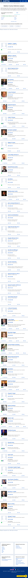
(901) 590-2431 (10, 132)
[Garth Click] (4, 457)
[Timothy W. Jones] (4, 432)
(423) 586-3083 (10, 384)
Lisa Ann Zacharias (12, 261)
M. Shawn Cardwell (12, 129)
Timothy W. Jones (12, 430)
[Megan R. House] (4, 145)
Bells (2, 552)
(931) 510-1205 (10, 371)
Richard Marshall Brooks (13, 356)
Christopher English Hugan (14, 467)
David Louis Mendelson (13, 214)
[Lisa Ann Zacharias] (4, 264)
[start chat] (25, 576)
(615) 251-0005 (10, 519)
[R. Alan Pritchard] (4, 94)
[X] (16, 569)
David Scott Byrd (11, 381)
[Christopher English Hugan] (4, 469)
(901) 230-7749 (10, 157)
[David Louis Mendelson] (4, 217)
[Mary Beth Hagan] (4, 335)
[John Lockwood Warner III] (4, 205)
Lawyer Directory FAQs (19, 560)
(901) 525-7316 (10, 264)
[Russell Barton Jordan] (4, 169)
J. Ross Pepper (11, 319)
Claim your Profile (18, 561)
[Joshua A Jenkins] (4, 408)
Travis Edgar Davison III (13, 154)
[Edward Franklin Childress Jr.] (4, 287)
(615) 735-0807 (10, 359)
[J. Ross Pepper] (4, 322)
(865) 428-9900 (10, 421)
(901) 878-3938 (10, 169)
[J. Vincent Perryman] (4, 310)
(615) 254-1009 (10, 482)
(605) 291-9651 (10, 194)
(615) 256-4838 (10, 322)
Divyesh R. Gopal (11, 393)
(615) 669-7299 (10, 470)
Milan (2, 550)
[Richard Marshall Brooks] (4, 359)
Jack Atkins (10, 369)
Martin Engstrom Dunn (13, 68)
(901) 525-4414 (10, 82)
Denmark (2, 18)
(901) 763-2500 (10, 217)
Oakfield (15, 18)
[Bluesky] (15, 569)
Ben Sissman (11, 79)
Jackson (2, 19)
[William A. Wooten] (4, 58)
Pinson (15, 19)
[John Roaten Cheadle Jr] (4, 482)
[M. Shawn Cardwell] (4, 132)
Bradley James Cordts (13, 191)
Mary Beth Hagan (12, 332)
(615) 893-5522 (10, 494)
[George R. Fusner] (4, 518)
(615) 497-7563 (10, 396)
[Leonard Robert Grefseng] (4, 347)
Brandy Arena (11, 442)
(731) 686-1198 (10, 46)
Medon (15, 17)
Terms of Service (18, 571)
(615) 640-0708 (10, 445)
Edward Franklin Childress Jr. (14, 285)
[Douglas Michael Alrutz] (4, 240)
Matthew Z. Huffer (12, 491)
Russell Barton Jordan (13, 166)
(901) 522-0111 (10, 145)
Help (14, 571)
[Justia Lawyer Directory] (6, 1)
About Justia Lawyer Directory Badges (20, 559)
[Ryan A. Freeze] (4, 506)
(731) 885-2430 (10, 205)
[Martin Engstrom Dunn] (4, 70)
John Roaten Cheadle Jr (13, 479)
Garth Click (10, 454)
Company (12, 571)
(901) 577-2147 (10, 287)
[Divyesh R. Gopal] (4, 395)
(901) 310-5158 (10, 95)
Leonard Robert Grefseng (13, 344)
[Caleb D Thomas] (4, 119)
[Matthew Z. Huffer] (4, 494)
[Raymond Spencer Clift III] (4, 276)
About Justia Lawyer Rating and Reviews (20, 564)
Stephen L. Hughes (12, 43)
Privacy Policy (22, 571)
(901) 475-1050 (10, 58)
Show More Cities (13, 21)
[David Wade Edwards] (4, 299)
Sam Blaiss (10, 179)
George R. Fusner (12, 516)
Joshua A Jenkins (11, 405)
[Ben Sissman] (4, 82)
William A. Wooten (12, 55)
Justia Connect (5, 571)
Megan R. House (11, 142)
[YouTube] (11, 569)
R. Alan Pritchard (12, 92)
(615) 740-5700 (10, 107)
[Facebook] (12, 569)
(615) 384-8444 (10, 457)
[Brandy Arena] (4, 445)
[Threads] (14, 569)
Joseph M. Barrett (12, 104)
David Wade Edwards (12, 296)
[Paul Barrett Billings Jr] (4, 252)
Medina (3, 551)
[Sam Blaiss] (4, 181)
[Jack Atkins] (4, 371)
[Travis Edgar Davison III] (4, 157)
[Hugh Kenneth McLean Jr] (4, 229)
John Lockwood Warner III (14, 203)
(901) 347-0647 (10, 311)
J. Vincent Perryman (12, 308)
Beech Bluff (2, 17)
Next (14, 527)
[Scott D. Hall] (4, 420)
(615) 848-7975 (10, 506)
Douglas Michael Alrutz (13, 238)
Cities (17, 12)
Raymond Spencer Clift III (13, 273)
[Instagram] (13, 569)
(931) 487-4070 (10, 120)
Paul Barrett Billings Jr (13, 250)
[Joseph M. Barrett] (4, 107)
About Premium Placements (20, 562)
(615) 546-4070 (10, 335)
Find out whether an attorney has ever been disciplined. (6, 560)
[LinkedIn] (10, 569)
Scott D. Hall (10, 418)
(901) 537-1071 (10, 240)
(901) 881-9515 (10, 252)
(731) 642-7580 (10, 299)
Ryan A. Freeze (11, 503)
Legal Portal (9, 571)
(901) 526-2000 (10, 276)
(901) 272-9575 (10, 182)
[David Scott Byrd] (4, 383)
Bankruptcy (17, 545)
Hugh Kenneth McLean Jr (13, 226)
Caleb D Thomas (11, 117)
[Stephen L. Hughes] (4, 46)
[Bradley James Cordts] (4, 193)
